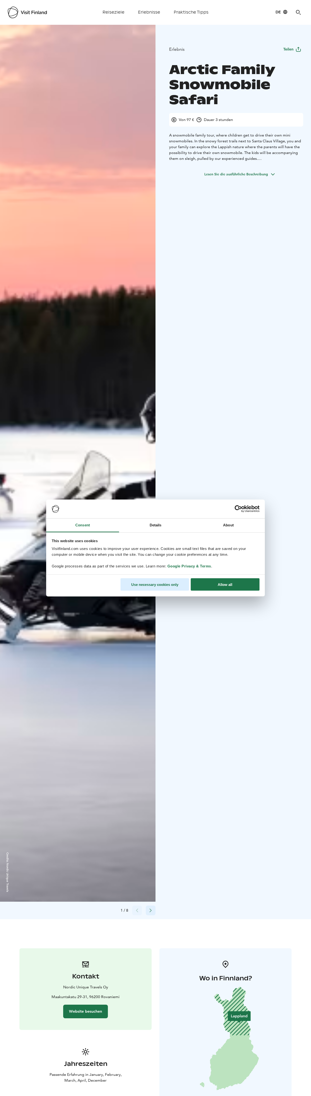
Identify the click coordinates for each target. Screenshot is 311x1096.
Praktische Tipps (191, 12)
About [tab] (228, 525)
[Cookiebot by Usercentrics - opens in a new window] (238, 509)
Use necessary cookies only (154, 584)
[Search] (298, 12)
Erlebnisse (149, 12)
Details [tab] (156, 525)
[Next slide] (151, 910)
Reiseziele (113, 12)
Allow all (225, 584)
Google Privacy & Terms (189, 566)
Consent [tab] (82, 525)
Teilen (288, 49)
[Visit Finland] (27, 12)
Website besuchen (85, 1011)
